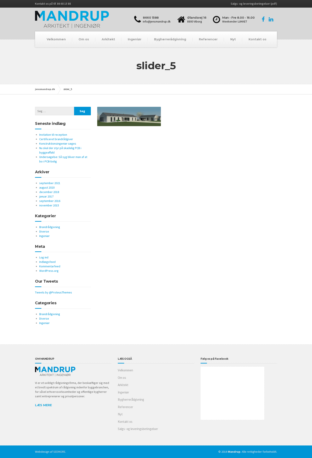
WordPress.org (49, 271)
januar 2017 (46, 196)
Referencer (208, 39)
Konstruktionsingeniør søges (57, 143)
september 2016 (49, 201)
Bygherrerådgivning (170, 39)
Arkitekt (108, 39)
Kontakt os (257, 39)
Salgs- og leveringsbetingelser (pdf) (254, 4)
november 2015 (49, 205)
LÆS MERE (43, 405)
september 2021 (49, 183)
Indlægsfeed (47, 262)
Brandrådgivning (49, 227)
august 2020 (47, 187)
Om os (84, 39)
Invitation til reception (53, 135)
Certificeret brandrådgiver (56, 139)
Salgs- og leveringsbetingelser (138, 429)
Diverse (44, 231)
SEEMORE (59, 452)
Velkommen (56, 39)
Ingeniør (134, 39)
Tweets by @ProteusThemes (53, 292)
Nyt (233, 39)
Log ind (43, 257)
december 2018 (49, 192)
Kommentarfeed (49, 266)
